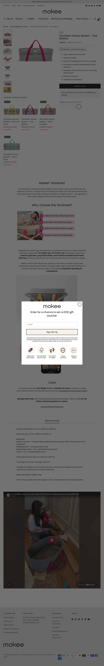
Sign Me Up (52, 332)
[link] (52, 305)
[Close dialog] (80, 304)
